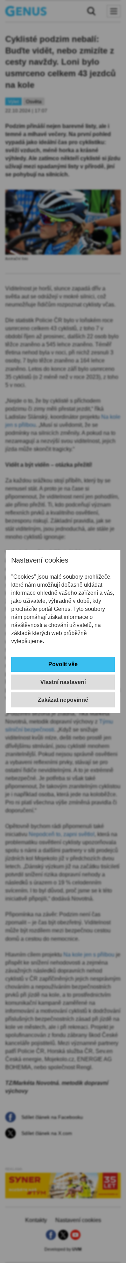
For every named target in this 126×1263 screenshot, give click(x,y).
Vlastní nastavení (63, 682)
